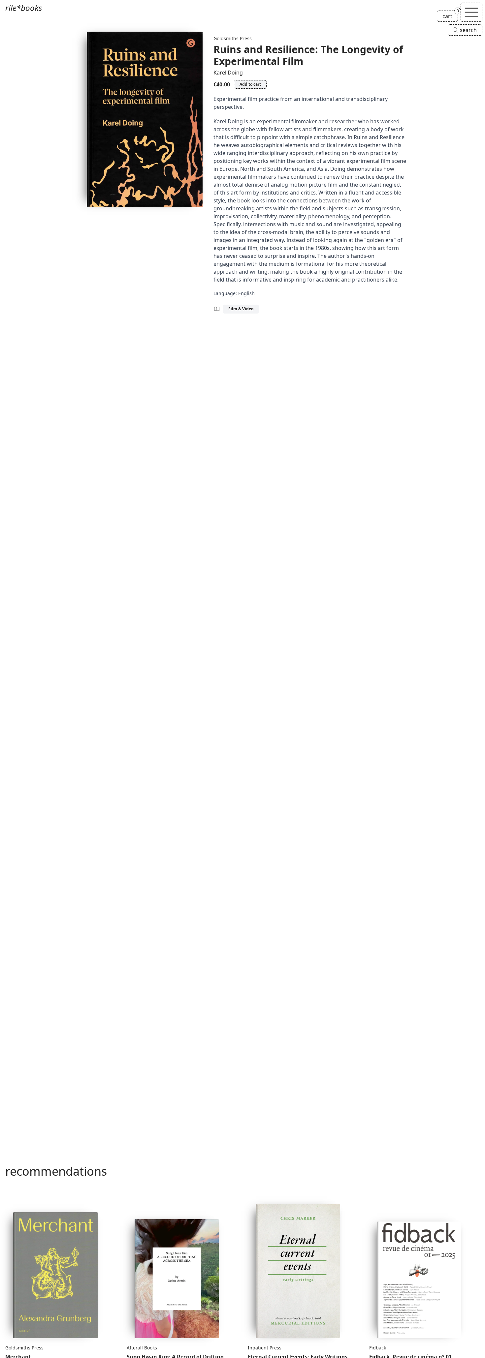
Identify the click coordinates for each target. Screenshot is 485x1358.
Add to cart (250, 84)
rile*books (23, 7)
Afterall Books (142, 1347)
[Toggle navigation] (471, 12)
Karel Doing (228, 72)
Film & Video (240, 309)
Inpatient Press (264, 1347)
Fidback (377, 1347)
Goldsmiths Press (232, 38)
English (246, 293)
